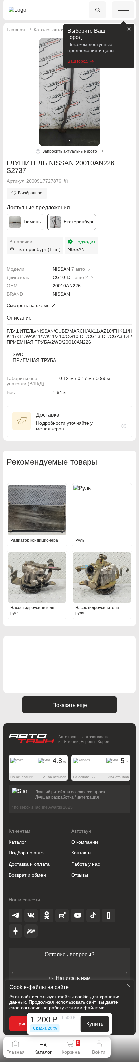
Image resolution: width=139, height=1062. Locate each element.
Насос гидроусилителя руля (32, 610)
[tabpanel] (69, 92)
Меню (123, 9)
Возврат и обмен (27, 875)
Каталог (17, 842)
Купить (94, 1024)
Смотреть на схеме (28, 305)
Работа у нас (85, 864)
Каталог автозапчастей (59, 29)
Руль (79, 540)
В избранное (30, 193)
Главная (16, 29)
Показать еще (69, 705)
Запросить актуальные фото (69, 151)
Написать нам (73, 978)
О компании (84, 842)
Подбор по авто (26, 852)
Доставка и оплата (29, 864)
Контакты (81, 852)
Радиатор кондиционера (34, 540)
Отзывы (79, 875)
